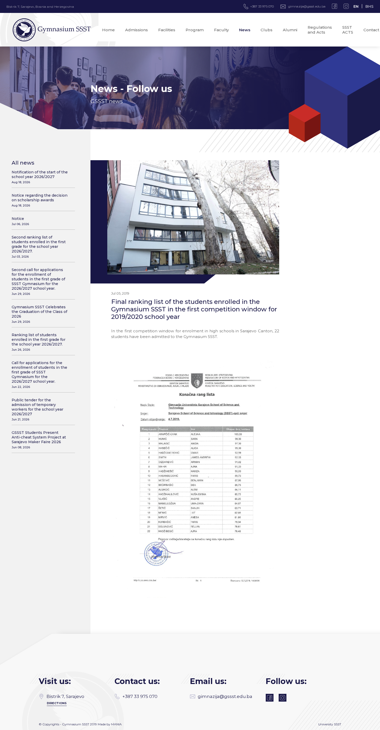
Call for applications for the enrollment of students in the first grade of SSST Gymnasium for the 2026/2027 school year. (39, 374)
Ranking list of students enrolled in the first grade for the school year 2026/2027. (38, 342)
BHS (369, 6)
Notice (20, 221)
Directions (57, 703)
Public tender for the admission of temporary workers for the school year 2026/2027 (37, 409)
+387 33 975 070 (139, 696)
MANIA (116, 724)
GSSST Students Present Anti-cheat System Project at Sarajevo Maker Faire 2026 (39, 439)
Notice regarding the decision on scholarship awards (39, 200)
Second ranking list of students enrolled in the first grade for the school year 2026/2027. (39, 246)
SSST (337, 724)
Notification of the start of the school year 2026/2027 (40, 177)
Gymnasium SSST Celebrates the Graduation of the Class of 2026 (39, 314)
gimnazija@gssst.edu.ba (306, 6)
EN (356, 6)
